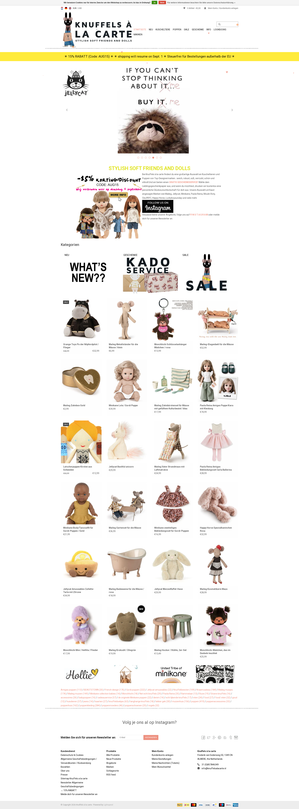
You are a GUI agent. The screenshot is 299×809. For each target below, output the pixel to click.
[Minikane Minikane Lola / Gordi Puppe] (126, 380)
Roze (204, 693)
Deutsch (66, 8)
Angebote (111, 763)
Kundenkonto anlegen (162, 755)
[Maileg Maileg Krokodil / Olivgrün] (126, 625)
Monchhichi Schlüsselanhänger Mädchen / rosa (170, 346)
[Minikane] (127, 674)
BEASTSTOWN (93, 690)
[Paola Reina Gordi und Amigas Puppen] (149, 109)
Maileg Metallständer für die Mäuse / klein (123, 346)
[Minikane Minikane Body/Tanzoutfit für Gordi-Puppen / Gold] (81, 503)
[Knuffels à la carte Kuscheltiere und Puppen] (97, 29)
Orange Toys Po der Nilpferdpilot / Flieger (81, 346)
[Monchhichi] (171, 674)
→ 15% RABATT (69, 790)
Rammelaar (189, 693)
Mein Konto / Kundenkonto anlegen (223, 8)
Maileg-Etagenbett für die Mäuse (217, 344)
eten (197, 697)
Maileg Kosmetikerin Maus (214, 589)
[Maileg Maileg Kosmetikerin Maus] (217, 564)
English (70, 8)
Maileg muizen (78, 693)
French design (114, 690)
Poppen (177, 29)
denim (158, 697)
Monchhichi (130, 693)
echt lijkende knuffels (178, 697)
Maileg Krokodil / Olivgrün (122, 650)
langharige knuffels (142, 701)
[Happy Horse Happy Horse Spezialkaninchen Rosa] (217, 503)
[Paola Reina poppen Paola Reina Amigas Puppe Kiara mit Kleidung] (217, 380)
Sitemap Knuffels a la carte (74, 778)
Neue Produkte (113, 759)
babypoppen (87, 697)
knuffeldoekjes (118, 701)
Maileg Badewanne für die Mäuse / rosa (126, 590)
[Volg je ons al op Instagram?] (149, 206)
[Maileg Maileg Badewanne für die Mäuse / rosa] (126, 564)
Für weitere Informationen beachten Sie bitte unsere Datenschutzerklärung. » (201, 3)
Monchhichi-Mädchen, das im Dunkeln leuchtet (215, 651)
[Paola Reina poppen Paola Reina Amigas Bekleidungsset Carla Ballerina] (217, 441)
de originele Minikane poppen (134, 697)
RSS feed (111, 774)
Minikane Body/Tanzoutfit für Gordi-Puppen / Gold (78, 529)
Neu (151, 29)
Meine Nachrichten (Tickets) (165, 763)
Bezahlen (65, 767)
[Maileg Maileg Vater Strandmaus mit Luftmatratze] (172, 441)
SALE (186, 29)
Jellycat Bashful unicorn (121, 466)
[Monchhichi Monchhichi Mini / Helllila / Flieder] (81, 625)
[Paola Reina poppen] (216, 674)
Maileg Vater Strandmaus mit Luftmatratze (169, 468)
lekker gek (163, 701)
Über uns (65, 771)
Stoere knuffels (221, 693)
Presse (64, 774)
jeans (88, 701)
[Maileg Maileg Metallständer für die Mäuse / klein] (126, 319)
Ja (154, 3)
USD (80, 8)
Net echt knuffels (150, 693)
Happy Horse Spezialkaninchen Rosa (216, 529)
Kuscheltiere (163, 29)
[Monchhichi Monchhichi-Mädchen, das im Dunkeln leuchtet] (217, 625)
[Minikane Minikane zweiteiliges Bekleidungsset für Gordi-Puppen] (172, 503)
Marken (138, 34)
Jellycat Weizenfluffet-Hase (168, 589)
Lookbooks (220, 29)
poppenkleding (90, 705)
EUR (75, 8)
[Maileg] (83, 674)
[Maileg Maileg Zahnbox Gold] (81, 380)
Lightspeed (108, 805)
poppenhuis (69, 705)
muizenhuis (180, 701)
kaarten (101, 701)
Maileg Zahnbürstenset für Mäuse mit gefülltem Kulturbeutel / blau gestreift (171, 407)
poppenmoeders (112, 705)
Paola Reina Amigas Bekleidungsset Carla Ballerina (216, 468)
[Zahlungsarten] (179, 805)
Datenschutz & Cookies (72, 755)
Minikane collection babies (105, 693)
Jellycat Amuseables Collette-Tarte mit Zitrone (78, 590)
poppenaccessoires (218, 701)
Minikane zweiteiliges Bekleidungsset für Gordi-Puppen (171, 529)
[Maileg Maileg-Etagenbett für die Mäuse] (217, 319)
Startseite (140, 29)
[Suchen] (218, 24)
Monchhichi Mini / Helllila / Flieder (80, 650)
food (208, 697)
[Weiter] (232, 110)
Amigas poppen (71, 690)
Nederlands (62, 8)
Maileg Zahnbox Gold (74, 405)
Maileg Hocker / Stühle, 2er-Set (170, 650)
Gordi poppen (135, 690)
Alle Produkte (113, 755)
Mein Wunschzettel (161, 767)
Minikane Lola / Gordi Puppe (123, 405)
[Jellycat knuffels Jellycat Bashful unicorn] (126, 441)
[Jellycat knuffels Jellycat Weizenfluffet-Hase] (172, 564)
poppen (197, 701)
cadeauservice (106, 697)
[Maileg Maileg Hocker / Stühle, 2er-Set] (172, 625)
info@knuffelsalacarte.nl (214, 768)
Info (208, 29)
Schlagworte (112, 771)
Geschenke (198, 29)
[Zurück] (67, 110)
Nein (162, 3)
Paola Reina (171, 693)
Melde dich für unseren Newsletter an (79, 794)
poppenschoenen (135, 705)
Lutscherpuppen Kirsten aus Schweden (77, 468)
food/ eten (222, 697)
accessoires (69, 697)
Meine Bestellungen (161, 759)
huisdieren (74, 701)
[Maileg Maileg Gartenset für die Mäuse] (126, 503)
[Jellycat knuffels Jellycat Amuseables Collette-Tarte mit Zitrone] (81, 564)
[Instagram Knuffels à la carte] (235, 737)
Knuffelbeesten (184, 690)
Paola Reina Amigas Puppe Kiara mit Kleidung (216, 407)
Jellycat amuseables (159, 690)
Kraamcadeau (206, 690)
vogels (153, 705)
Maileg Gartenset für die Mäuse (125, 528)
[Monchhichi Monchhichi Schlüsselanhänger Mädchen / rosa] (172, 319)
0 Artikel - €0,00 (194, 8)
